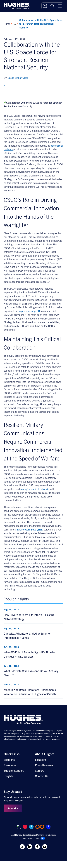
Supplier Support (14, 770)
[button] (60, 6)
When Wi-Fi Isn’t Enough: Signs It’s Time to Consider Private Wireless (29, 654)
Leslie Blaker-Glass (18, 77)
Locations (40, 759)
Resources (10, 765)
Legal (13, 835)
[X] (14, 94)
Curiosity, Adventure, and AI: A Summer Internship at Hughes (27, 635)
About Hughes (44, 754)
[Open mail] (45, 6)
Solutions (9, 759)
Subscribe (12, 808)
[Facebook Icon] (37, 846)
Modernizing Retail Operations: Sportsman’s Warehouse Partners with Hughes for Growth (30, 692)
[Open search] (52, 6)
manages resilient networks (34, 488)
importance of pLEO (29, 310)
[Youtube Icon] (44, 846)
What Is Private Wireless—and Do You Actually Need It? (31, 673)
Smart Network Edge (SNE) (28, 529)
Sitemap (32, 835)
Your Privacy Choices (30, 838)
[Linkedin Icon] (29, 846)
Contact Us (41, 776)
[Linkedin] (6, 94)
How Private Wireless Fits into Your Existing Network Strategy (29, 617)
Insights (8, 776)
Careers (39, 770)
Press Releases (44, 765)
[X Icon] (22, 846)
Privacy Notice (22, 835)
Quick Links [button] (11, 754)
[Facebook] (22, 94)
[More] (31, 94)
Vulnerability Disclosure (46, 835)
